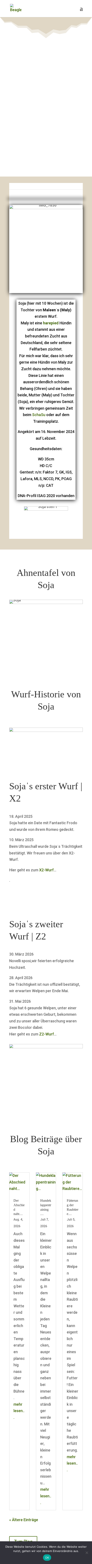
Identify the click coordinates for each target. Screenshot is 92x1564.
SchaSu (38, 414)
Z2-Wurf (46, 1034)
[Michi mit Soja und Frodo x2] (46, 730)
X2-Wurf (46, 870)
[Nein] (87, 1553)
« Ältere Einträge (23, 1520)
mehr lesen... (18, 1411)
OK (47, 1557)
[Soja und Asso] (46, 1047)
